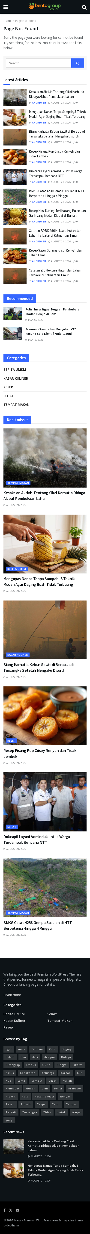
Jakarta (78, 1065)
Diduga (66, 1057)
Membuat (12, 1088)
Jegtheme (13, 1225)
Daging (67, 1049)
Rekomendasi (44, 1096)
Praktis (11, 1096)
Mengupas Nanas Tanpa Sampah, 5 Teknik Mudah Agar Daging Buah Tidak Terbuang (55, 1169)
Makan (67, 1080)
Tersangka (29, 1112)
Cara (52, 1049)
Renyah (65, 1096)
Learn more (12, 995)
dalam (10, 1057)
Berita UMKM (14, 369)
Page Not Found (25, 21)
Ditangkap (13, 1065)
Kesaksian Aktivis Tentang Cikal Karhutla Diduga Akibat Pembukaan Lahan (53, 1145)
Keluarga (48, 1073)
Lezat (53, 1080)
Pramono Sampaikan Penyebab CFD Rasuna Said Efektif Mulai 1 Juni (51, 331)
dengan (49, 1057)
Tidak (47, 1112)
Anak (21, 1049)
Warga (76, 1112)
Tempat (71, 1104)
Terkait (11, 1112)
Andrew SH (39, 102)
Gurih (46, 1065)
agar (9, 1049)
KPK (80, 1073)
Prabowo (74, 1088)
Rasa (25, 1096)
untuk (61, 1112)
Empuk (31, 1065)
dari (35, 1057)
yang (9, 1120)
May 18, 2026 (35, 339)
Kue (8, 1080)
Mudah (30, 1088)
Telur (56, 1104)
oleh (45, 1088)
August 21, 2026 (60, 102)
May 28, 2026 (35, 319)
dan (23, 1057)
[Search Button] (77, 63)
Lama (21, 1080)
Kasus (10, 1073)
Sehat (8, 396)
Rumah (26, 1104)
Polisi (58, 1088)
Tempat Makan (16, 404)
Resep (8, 387)
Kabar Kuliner (15, 378)
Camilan (37, 1049)
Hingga (61, 1065)
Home (7, 21)
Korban (65, 1073)
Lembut (36, 1080)
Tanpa (41, 1104)
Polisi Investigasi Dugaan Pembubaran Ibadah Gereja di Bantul (53, 311)
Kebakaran (27, 1073)
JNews (17, 1220)
